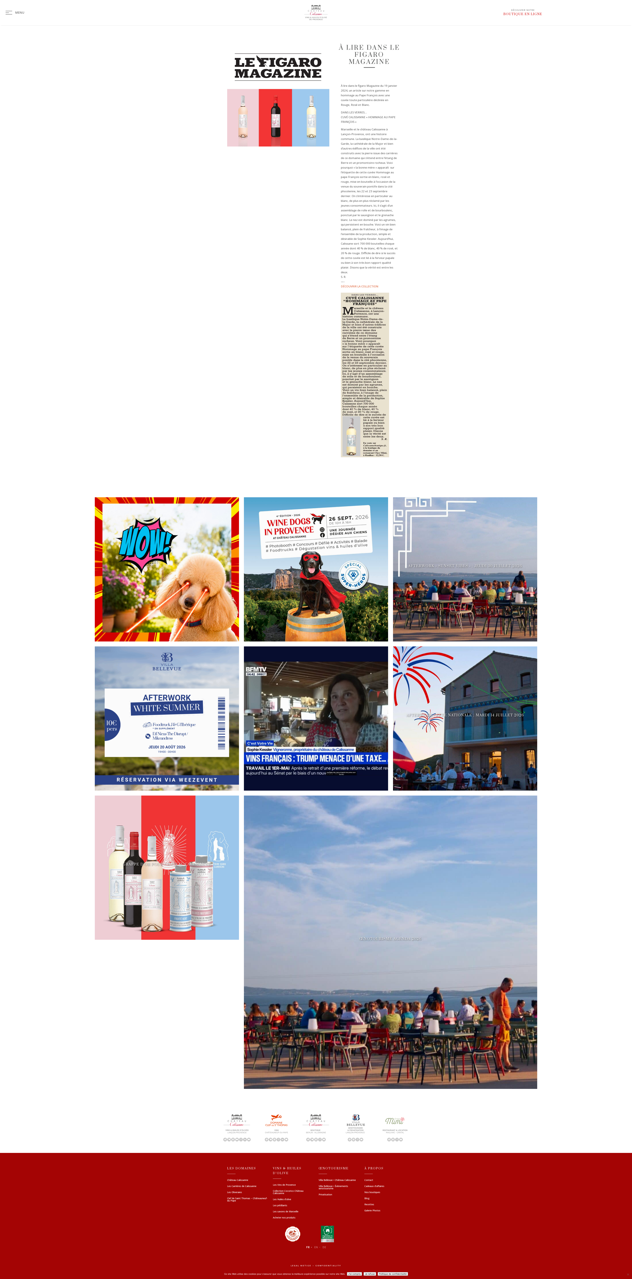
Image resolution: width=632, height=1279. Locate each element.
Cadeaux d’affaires (374, 1186)
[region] (316, 1127)
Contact (368, 1180)
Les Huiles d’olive (282, 1199)
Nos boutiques (372, 1192)
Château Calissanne (237, 1180)
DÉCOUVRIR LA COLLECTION (359, 286)
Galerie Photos (372, 1210)
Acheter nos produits (284, 1217)
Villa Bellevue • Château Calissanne (337, 1180)
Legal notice (301, 1266)
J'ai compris (354, 1274)
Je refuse (370, 1274)
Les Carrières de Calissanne (241, 1186)
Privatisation (325, 1194)
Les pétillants (280, 1205)
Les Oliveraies (234, 1192)
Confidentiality (328, 1266)
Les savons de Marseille (285, 1211)
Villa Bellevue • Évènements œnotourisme (333, 1187)
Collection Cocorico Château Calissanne (288, 1192)
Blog (366, 1198)
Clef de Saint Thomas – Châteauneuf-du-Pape (247, 1199)
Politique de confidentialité (393, 1274)
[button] (237, 1127)
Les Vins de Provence (284, 1185)
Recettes (369, 1204)
